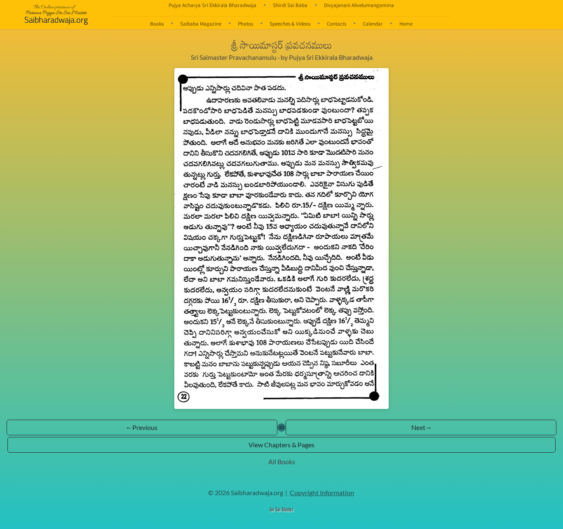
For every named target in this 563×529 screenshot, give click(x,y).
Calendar (373, 23)
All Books (281, 461)
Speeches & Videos (290, 23)
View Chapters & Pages (281, 445)
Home (406, 23)
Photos (245, 23)
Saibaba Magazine (200, 23)
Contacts (336, 23)
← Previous (142, 427)
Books (157, 23)
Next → (421, 427)
